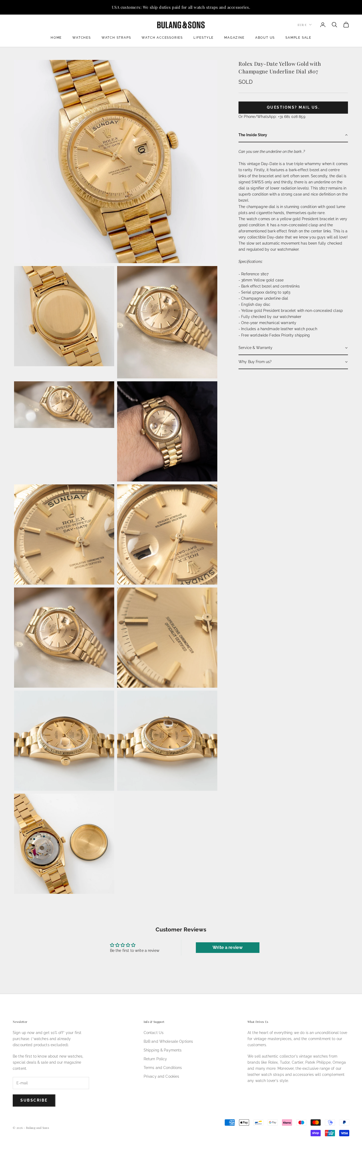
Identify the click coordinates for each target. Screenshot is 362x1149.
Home (56, 37)
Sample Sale (298, 37)
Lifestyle (203, 37)
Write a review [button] (227, 947)
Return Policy (155, 1059)
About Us (265, 37)
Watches (81, 37)
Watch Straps (116, 37)
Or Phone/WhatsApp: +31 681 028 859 (272, 116)
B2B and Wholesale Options (168, 1041)
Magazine (234, 37)
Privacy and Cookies (161, 1076)
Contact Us (154, 1033)
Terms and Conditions (163, 1068)
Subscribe (34, 1100)
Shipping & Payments (163, 1050)
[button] (293, 135)
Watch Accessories (162, 37)
